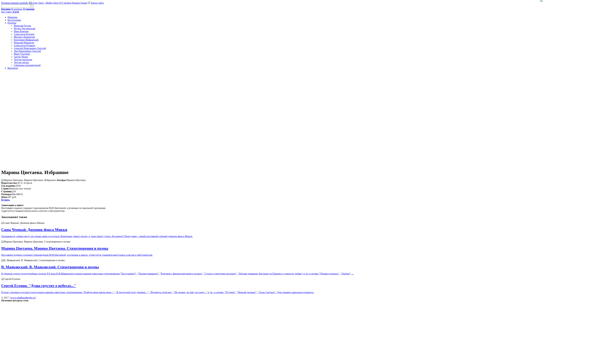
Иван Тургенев (22, 54)
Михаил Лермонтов (24, 37)
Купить (5, 200)
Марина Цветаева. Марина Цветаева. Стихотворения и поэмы (54, 248)
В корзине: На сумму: (17, 10)
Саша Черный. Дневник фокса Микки (34, 230)
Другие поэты (21, 62)
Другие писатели (23, 59)
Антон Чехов (21, 56)
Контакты (13, 68)
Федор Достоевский (24, 28)
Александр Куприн (24, 34)
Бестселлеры (14, 20)
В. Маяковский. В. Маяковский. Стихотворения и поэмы (50, 267)
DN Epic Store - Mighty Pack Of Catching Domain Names (58, 3)
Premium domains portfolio (14, 3)
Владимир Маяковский (26, 39)
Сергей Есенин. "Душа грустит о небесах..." (38, 286)
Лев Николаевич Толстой (27, 51)
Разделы (12, 23)
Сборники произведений (27, 65)
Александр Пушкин (24, 45)
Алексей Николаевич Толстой (30, 48)
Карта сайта (97, 3)
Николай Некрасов (24, 42)
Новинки (12, 17)
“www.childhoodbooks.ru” (22, 297)
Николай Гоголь (22, 25)
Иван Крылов (21, 31)
